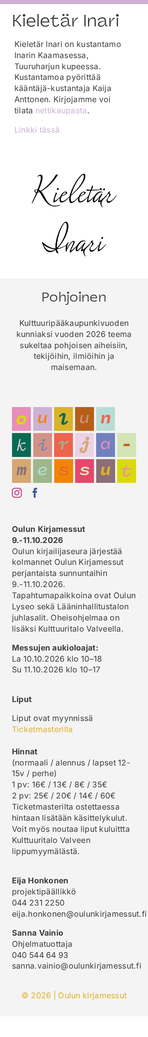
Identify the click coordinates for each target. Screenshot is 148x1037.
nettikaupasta (61, 110)
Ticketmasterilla (42, 729)
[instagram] (17, 493)
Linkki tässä (37, 130)
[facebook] (35, 493)
